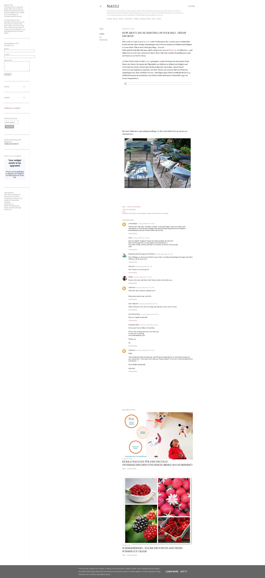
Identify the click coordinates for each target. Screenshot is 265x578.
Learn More (172, 571)
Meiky (130, 277)
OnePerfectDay (134, 314)
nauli (113, 6)
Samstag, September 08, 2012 (143, 277)
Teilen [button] (101, 29)
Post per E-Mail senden (134, 206)
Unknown (131, 287)
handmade (103, 40)
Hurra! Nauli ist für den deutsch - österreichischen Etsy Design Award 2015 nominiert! (157, 463)
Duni (130, 238)
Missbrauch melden (12, 108)
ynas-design (132, 223)
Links (158, 19)
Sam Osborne (133, 304)
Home (109, 19)
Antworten (132, 233)
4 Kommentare (131, 468)
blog (132, 53)
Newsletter (145, 19)
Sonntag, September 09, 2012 (145, 350)
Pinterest (172, 50)
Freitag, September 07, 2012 (146, 223)
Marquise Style (133, 325)
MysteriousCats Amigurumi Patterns (141, 254)
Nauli (12, 13)
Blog (115, 19)
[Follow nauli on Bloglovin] (11, 144)
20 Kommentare (132, 555)
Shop (121, 19)
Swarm (146, 42)
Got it (183, 571)
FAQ (153, 19)
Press (136, 19)
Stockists (128, 19)
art (100, 37)
